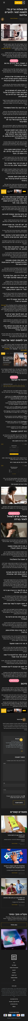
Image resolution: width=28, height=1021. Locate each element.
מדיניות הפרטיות (14, 999)
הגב (22, 751)
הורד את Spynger (14, 513)
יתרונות (14, 970)
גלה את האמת (14, 680)
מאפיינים (14, 965)
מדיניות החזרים (14, 1004)
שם (4, 783)
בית (14, 962)
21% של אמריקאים (6, 48)
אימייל (4, 789)
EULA (14, 1006)
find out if (3, 305)
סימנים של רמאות (14, 967)
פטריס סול (19, 719)
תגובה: (4, 763)
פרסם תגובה (19, 802)
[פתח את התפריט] (4, 2)
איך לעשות (14, 975)
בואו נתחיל (14, 925)
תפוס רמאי (14, 60)
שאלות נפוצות (14, 977)
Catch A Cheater (14, 18)
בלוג (14, 980)
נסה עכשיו (18, 2)
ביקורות (14, 972)
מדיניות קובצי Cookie (14, 1001)
